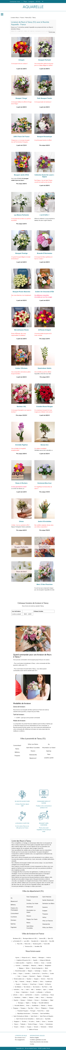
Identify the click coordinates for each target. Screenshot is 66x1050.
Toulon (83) (47, 944)
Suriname (50, 1021)
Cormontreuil (17, 745)
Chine (14, 973)
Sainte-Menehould (47, 900)
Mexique (22, 1000)
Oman (27, 1005)
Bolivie (27, 968)
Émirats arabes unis (19, 979)
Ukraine (22, 1027)
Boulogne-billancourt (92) (30, 938)
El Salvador (46, 976)
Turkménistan (49, 1024)
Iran (22, 989)
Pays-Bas (30, 1008)
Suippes (44, 910)
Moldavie (29, 1000)
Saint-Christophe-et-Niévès (21, 1016)
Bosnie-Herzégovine (37, 968)
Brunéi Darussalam (20, 971)
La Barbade (39, 992)
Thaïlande (22, 1024)
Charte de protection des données (39, 1042)
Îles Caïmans (27, 987)
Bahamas (33, 965)
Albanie (34, 957)
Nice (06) (51, 941)
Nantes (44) (44, 941)
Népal (51, 1000)
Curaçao (25, 976)
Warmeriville (33, 755)
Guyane (18, 984)
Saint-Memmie (46, 897)
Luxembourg (44, 995)
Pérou (37, 1008)
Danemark (32, 976)
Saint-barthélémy (45, 1013)
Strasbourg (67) (37, 944)
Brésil (46, 968)
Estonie (43, 979)
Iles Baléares (18, 987)
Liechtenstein (28, 995)
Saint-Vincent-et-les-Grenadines (25, 1019)
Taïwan (16, 1024)
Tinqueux (17, 755)
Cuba (18, 976)
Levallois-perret (48, 758)
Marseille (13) (34, 941)
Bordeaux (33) (17, 938)
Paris (48, 754)
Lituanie (37, 995)
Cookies (32, 1044)
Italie (32, 989)
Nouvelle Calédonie (44, 1003)
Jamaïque (38, 989)
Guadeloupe (48, 981)
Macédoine (17, 997)
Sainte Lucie (39, 1019)
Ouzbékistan (35, 1005)
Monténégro (44, 1000)
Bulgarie (30, 971)
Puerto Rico (40, 1011)
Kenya (17, 992)
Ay (49, 744)
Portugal (32, 1011)
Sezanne (45, 907)
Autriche (18, 965)
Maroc (42, 997)
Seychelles (48, 1019)
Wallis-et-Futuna (33, 1029)
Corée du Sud (35, 973)
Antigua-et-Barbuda (45, 960)
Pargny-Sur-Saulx (32, 919)
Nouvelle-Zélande (19, 1005)
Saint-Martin (34, 1016)
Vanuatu (36, 1027)
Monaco (36, 1000)
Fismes (29, 900)
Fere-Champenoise (32, 897)
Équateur (29, 979)
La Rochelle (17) (17, 941)
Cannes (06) (42, 938)
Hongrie (40, 984)
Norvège (34, 1003)
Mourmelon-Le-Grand (48, 747)
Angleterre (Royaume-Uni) (23, 960)
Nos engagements (20, 1040)
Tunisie (41, 1024)
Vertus (44, 917)
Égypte (39, 976)
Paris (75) (19, 944)
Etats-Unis (50, 979)
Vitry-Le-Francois (47, 921)
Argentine (29, 963)
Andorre (48, 957)
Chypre (20, 973)
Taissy (34, 17)
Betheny (17, 752)
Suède (37, 1021)
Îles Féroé (44, 987)
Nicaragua (20, 1003)
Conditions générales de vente (38, 1040)
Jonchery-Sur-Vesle (32, 903)
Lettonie (15, 995)
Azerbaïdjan (26, 965)
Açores (17, 957)
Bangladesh (48, 965)
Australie (48, 963)
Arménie (36, 963)
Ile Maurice (48, 984)
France (22, 17)
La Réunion (48, 992)
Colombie (27, 973)
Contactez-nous (15, 1)
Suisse (43, 1021)
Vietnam (50, 1027)
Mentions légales (34, 1037)
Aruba (42, 963)
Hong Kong (33, 984)
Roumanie (35, 1013)
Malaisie (31, 997)
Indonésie (16, 989)
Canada (45, 971)
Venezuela (43, 1027)
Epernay (48, 751)
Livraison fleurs (15, 17)
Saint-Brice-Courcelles (33, 747)
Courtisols (14, 917)
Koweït (32, 992)
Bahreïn (40, 965)
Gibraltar (35, 981)
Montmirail (30, 907)
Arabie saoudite (20, 963)
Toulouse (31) (28, 946)
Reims (17, 749)
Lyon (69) (26, 941)
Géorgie (28, 981)
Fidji (16, 981)
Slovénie (24, 1021)
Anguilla (35, 960)
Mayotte (16, 1000)
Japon (44, 989)
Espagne (36, 979)
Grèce (41, 981)
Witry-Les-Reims (33, 744)
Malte (36, 997)
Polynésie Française (22, 1011)
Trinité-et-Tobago (32, 1024)
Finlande (22, 981)
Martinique (49, 997)
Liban (21, 995)
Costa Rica (45, 973)
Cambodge (37, 971)
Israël (27, 989)
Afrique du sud (26, 957)
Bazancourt (33, 758)
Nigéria (27, 1003)
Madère (24, 997)
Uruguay (29, 1027)
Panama (50, 1005)
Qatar (47, 1011)
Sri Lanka (31, 1021)
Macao (52, 995)
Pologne (51, 1008)
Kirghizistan (24, 992)
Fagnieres (13, 927)
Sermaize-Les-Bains (48, 903)
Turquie (16, 1027)
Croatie (52, 973)
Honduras (25, 984)
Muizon (33, 751)
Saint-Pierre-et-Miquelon (46, 1016)
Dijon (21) (50, 938)
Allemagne (41, 957)
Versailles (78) (38, 946)
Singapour (16, 1021)
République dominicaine (23, 1013)
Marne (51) (28, 17)
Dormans (13, 920)
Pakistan (43, 1005)
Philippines (44, 1008)
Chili (50, 971)
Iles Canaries (36, 987)
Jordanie (51, 989)
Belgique (21, 968)
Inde (51, 987)
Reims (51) (27, 944)
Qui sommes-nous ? (20, 1037)
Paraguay (15, 1008)
